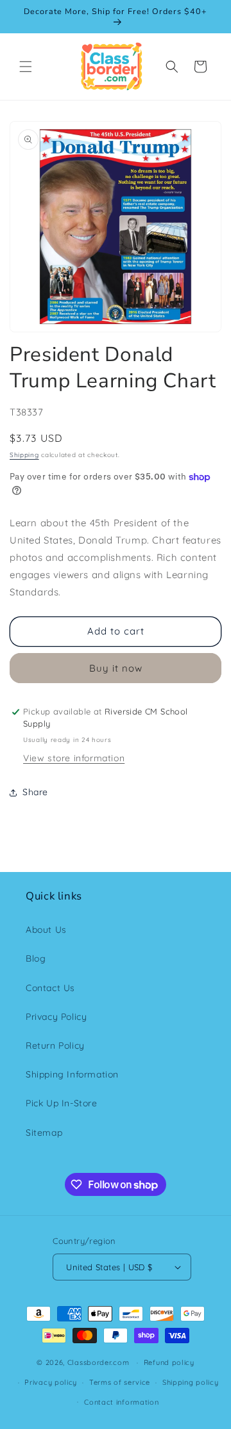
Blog (36, 958)
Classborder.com (98, 1362)
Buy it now (115, 668)
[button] (26, 66)
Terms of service (119, 1382)
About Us (46, 929)
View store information (73, 758)
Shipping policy (190, 1382)
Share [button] (35, 792)
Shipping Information (72, 1074)
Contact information (121, 1402)
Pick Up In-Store (62, 1103)
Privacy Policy (56, 1016)
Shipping (24, 455)
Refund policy (169, 1362)
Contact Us (50, 988)
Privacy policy (50, 1382)
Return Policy (55, 1045)
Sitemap (44, 1132)
